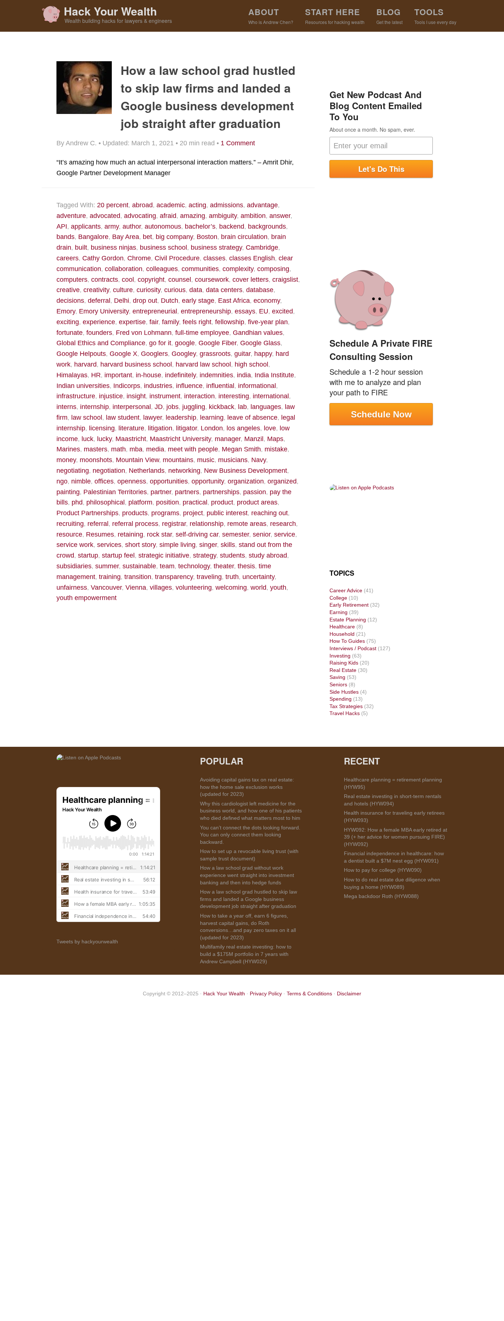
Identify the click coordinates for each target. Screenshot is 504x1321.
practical (195, 502)
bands (65, 236)
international (271, 396)
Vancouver (106, 587)
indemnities (216, 375)
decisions (70, 300)
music (205, 460)
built (81, 247)
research (283, 523)
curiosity (148, 290)
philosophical (105, 502)
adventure (71, 215)
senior (261, 534)
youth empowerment (86, 597)
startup (88, 555)
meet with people (193, 449)
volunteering (194, 587)
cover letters (250, 279)
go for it (160, 343)
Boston (207, 236)
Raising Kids (343, 663)
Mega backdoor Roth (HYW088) (381, 896)
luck (87, 439)
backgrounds (267, 226)
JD (159, 406)
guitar (242, 353)
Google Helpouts (81, 353)
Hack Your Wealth (110, 11)
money (66, 460)
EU (263, 311)
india (244, 375)
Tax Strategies (346, 706)
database (259, 290)
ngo (62, 481)
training (110, 576)
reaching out (269, 513)
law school (86, 417)
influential (220, 385)
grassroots (215, 353)
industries (158, 385)
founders (99, 332)
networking (184, 470)
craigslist (285, 279)
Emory (65, 311)
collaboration (123, 269)
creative (68, 290)
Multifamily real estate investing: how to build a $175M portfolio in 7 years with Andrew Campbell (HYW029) (245, 954)
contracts (104, 279)
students (232, 555)
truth (232, 576)
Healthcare (342, 627)
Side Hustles (344, 692)
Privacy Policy (266, 993)
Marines (68, 449)
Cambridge (262, 247)
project (193, 513)
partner (161, 492)
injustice (111, 396)
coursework (212, 279)
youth (278, 587)
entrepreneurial (154, 311)
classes (214, 258)
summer (107, 566)
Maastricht (130, 439)
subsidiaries (74, 566)
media (155, 449)
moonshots (96, 460)
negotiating (72, 470)
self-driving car (197, 534)
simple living (177, 544)
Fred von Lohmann (144, 332)
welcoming (231, 587)
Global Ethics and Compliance (100, 343)
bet (147, 236)
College (338, 598)
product (222, 502)
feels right (197, 322)
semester (235, 534)
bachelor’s (200, 226)
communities (200, 269)
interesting (233, 396)
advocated (105, 215)
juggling (193, 406)
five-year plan (268, 322)
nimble (81, 481)
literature (131, 428)
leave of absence (252, 417)
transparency (174, 576)
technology (194, 566)
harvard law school (203, 364)
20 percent (112, 205)
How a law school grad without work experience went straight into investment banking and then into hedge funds (247, 875)
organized (282, 481)
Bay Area (125, 236)
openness (131, 481)
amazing (192, 215)
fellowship (229, 322)
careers (67, 258)
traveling (209, 576)
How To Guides (347, 641)
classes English (252, 258)
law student (122, 417)
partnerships (221, 492)
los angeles (243, 428)
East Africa (234, 300)
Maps (275, 439)
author (131, 226)
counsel (179, 279)
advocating (140, 215)
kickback (221, 406)
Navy (258, 460)
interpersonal (132, 406)
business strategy (216, 247)
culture (123, 290)
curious (175, 290)
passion (254, 492)
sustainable (139, 566)
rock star (159, 534)
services (109, 544)
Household (342, 634)
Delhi (121, 300)
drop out (145, 300)
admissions (226, 205)
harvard (85, 364)
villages (161, 587)
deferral (99, 300)
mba (136, 449)
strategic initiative (163, 555)
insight (136, 396)
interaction (199, 396)
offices (104, 481)
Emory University (104, 311)
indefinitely (180, 375)
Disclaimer (349, 993)
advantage (262, 205)
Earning (338, 612)
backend (231, 226)
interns (66, 406)
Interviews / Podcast (352, 648)
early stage (198, 300)
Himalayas (71, 375)
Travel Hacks (344, 713)
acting (197, 205)
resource (69, 534)
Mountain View (137, 460)
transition (137, 576)
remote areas (246, 523)
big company (174, 236)
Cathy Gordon (103, 258)
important (118, 375)
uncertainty (258, 576)
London (212, 428)
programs (165, 513)
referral (97, 523)
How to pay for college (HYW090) (383, 870)
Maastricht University (180, 439)
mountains (178, 460)
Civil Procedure (177, 258)
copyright (151, 279)
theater (224, 566)
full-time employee (202, 332)
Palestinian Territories (115, 492)
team (167, 566)
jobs (172, 406)
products (135, 513)
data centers (224, 290)
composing (273, 269)
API (61, 226)
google (185, 343)
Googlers (154, 353)
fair (153, 322)
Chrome (139, 258)
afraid (168, 215)
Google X (123, 353)
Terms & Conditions (309, 993)
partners (187, 492)
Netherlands (147, 470)
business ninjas (113, 247)
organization (246, 481)
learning (212, 417)
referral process (135, 523)
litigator (186, 428)
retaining (130, 534)
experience (99, 322)
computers (71, 279)
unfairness (71, 587)
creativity (96, 290)
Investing (340, 656)
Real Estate (342, 670)
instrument (164, 396)
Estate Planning (347, 620)
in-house (148, 375)
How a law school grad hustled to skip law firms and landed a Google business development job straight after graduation (248, 899)
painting (68, 492)
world (258, 587)
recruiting (70, 523)
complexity (237, 269)
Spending (340, 699)
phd (77, 502)
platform (140, 502)
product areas (257, 502)
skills (228, 544)
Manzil (253, 439)
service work (74, 544)
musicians (233, 460)
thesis (246, 566)
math (118, 449)
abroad (142, 205)
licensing (102, 428)
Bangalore (93, 236)
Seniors (338, 684)
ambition (253, 215)
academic (170, 205)
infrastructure (75, 396)
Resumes (100, 534)
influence (189, 385)
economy (266, 300)
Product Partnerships (87, 513)
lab (242, 406)
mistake (276, 449)
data (195, 290)
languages (266, 406)
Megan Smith (241, 449)
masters (95, 449)
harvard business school (136, 364)
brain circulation (244, 236)
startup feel (118, 555)
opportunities (169, 481)
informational (257, 385)
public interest (227, 513)
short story (140, 544)
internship (94, 406)
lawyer (152, 417)
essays (245, 311)
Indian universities (83, 385)
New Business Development (245, 470)
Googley (184, 353)
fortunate (69, 332)
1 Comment (238, 143)
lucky (104, 439)
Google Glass (260, 343)
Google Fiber (218, 343)
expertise (132, 322)
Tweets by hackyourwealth (87, 941)
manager (228, 439)
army (111, 226)
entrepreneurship (206, 311)
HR (96, 375)
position (167, 502)
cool (128, 279)
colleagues (162, 269)
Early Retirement (349, 605)
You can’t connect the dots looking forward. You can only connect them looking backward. (250, 835)
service (284, 534)
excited (282, 311)
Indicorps (126, 385)
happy (263, 353)
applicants (86, 226)
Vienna (135, 587)
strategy (204, 555)
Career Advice (345, 590)
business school (163, 247)
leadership (181, 417)
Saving (337, 677)
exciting (67, 322)
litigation (160, 428)
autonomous (163, 226)
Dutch (169, 300)
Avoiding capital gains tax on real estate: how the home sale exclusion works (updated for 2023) (247, 787)
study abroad (268, 555)
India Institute (274, 375)
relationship (207, 523)
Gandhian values (258, 332)
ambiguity (223, 215)
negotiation (109, 470)
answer (279, 215)
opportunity (207, 481)
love (270, 428)
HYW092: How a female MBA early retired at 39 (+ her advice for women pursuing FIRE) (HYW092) (395, 837)
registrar (174, 523)
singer (208, 544)
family (170, 322)
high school (251, 364)
